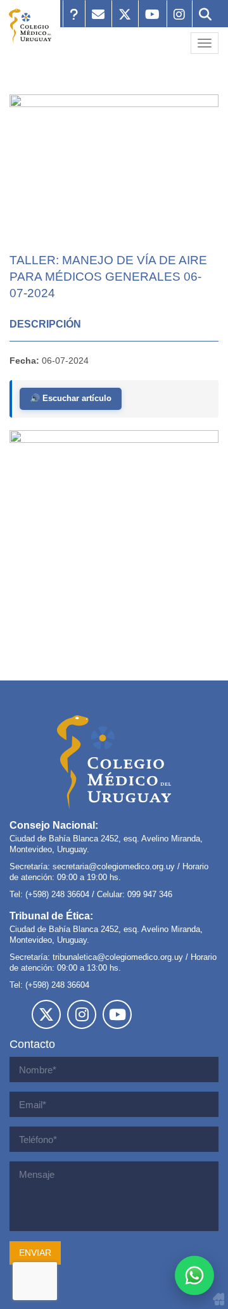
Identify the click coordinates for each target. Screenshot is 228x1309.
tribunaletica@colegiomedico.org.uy (118, 957)
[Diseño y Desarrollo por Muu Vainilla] (218, 1299)
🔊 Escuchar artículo (70, 398)
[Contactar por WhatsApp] (194, 1275)
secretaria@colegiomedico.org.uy (114, 866)
